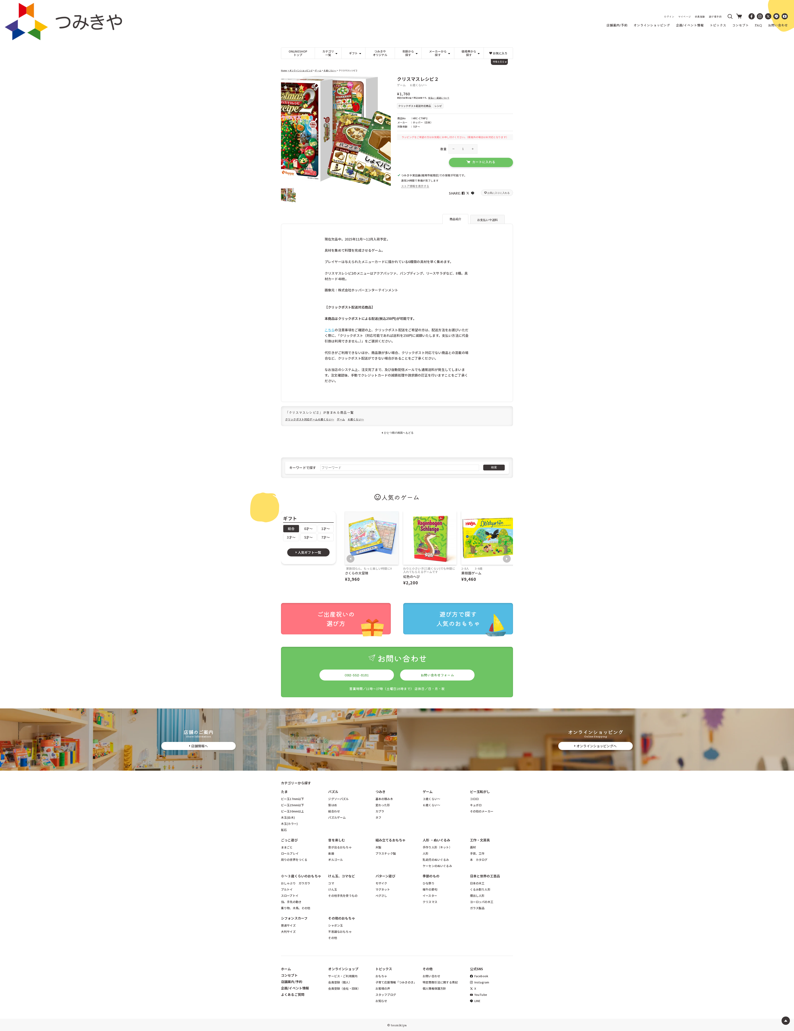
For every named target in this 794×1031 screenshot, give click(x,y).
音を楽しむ (336, 839)
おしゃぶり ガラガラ (295, 883)
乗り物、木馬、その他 (295, 908)
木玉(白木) (288, 817)
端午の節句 (430, 889)
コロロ (474, 799)
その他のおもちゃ (341, 918)
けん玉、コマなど (341, 875)
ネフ (378, 817)
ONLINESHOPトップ (298, 53)
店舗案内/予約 (291, 981)
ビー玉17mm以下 (292, 799)
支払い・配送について (438, 97)
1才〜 (325, 528)
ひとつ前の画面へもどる (399, 432)
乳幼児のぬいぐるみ (436, 860)
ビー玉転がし (480, 791)
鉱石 (284, 830)
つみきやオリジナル (380, 53)
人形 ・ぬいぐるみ (436, 839)
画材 (473, 847)
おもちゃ (381, 976)
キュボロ (476, 805)
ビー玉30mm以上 (292, 811)
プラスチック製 (385, 853)
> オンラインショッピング (300, 70)
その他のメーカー (481, 811)
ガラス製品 (477, 908)
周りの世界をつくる (294, 860)
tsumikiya (399, 1025)
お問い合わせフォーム (437, 674)
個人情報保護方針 (434, 988)
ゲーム (317, 70)
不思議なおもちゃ (340, 931)
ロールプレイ (290, 853)
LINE (477, 1001)
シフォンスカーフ (294, 918)
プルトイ (287, 889)
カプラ (379, 811)
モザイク (381, 883)
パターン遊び (385, 875)
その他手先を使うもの (343, 895)
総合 (291, 528)
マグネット (382, 889)
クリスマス (430, 902)
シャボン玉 (335, 925)
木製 (378, 847)
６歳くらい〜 (329, 70)
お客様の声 (382, 988)
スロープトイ (289, 895)
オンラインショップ (343, 968)
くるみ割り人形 (480, 889)
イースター (430, 895)
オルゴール (335, 860)
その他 (332, 938)
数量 (443, 149)
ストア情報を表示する (415, 186)
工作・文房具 (481, 839)
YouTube (480, 995)
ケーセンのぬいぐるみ (437, 866)
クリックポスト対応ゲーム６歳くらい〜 (309, 419)
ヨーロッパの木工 (481, 902)
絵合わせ (334, 811)
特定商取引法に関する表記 (440, 982)
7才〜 (325, 537)
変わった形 (382, 805)
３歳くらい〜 (431, 799)
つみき (380, 791)
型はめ (332, 805)
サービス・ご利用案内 (343, 976)
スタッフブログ (385, 995)
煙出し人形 (477, 895)
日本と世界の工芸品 (485, 875)
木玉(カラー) (289, 824)
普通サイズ (288, 925)
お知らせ (381, 1001)
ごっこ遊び (289, 839)
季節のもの (431, 875)
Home (284, 70)
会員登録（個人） (340, 982)
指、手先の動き (291, 902)
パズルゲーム (337, 817)
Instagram (481, 982)
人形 (425, 853)
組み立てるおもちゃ (390, 839)
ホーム (286, 968)
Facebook (481, 976)
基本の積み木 (384, 799)
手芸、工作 (477, 853)
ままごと (287, 847)
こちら (330, 329)
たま (284, 791)
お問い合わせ (431, 976)
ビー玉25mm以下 (292, 805)
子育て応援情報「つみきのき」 (395, 982)
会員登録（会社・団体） (344, 988)
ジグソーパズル (338, 799)
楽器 (331, 853)
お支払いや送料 (487, 220)
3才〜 (291, 537)
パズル (333, 791)
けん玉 (332, 889)
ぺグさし (381, 895)
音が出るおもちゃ (340, 847)
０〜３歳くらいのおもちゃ (301, 875)
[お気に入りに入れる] (286, 81)
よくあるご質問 (292, 994)
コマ (331, 883)
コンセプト (289, 975)
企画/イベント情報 (295, 988)
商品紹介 (455, 219)
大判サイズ (288, 931)
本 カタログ (479, 860)
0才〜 (308, 528)
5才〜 (308, 537)
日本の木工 (477, 883)
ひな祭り (428, 883)
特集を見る (498, 61)
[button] (730, 16)
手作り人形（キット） (437, 847)
